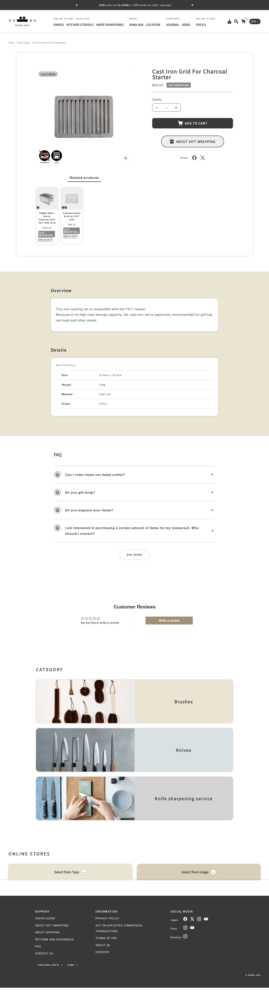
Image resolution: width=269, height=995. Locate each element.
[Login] (229, 21)
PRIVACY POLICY (108, 918)
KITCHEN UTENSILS (80, 24)
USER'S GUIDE (45, 918)
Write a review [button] (169, 620)
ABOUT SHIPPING (47, 932)
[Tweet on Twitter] (202, 157)
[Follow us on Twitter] (192, 919)
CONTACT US (44, 953)
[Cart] (243, 21)
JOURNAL (172, 24)
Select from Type (66, 872)
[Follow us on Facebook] (185, 919)
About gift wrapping (195, 141)
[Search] (236, 21)
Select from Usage (195, 872)
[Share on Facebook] (194, 157)
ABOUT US (103, 945)
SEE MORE (134, 554)
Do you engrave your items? (89, 510)
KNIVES (59, 24)
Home (11, 42)
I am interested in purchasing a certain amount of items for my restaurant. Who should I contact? (132, 531)
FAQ (38, 946)
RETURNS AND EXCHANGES (54, 939)
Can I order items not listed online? (95, 474)
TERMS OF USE (106, 938)
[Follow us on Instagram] (199, 919)
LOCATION (153, 24)
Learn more (165, 5)
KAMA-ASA (136, 24)
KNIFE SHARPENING (110, 24)
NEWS (186, 24)
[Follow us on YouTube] (206, 919)
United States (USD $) (48, 964)
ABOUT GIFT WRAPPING (52, 925)
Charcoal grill (23, 42)
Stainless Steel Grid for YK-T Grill (72, 216)
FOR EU (201, 24)
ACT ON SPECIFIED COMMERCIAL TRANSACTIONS (119, 928)
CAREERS (102, 952)
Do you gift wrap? (80, 492)
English (71, 964)
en (253, 21)
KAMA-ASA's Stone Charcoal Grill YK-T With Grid (47, 218)
